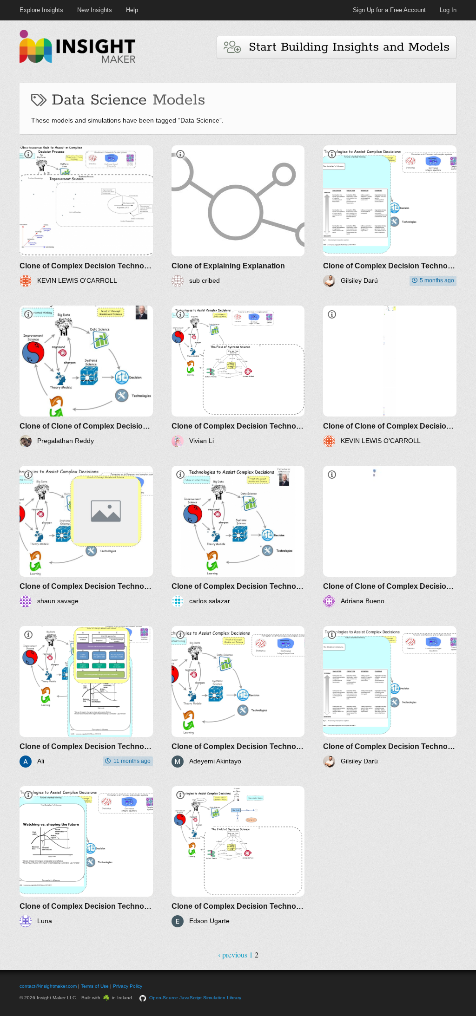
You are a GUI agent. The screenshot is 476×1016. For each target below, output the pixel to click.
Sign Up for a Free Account (389, 10)
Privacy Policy (127, 986)
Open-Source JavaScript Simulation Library (195, 997)
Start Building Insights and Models (345, 47)
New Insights (94, 10)
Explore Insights (41, 10)
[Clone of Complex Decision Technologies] (86, 216)
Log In (448, 10)
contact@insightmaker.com (48, 986)
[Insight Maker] (78, 62)
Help (132, 10)
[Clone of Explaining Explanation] (238, 216)
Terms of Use (95, 986)
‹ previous (232, 954)
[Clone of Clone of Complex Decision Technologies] (86, 376)
